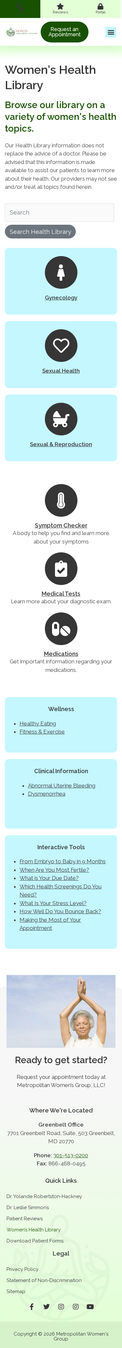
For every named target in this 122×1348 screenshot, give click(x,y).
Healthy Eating (38, 723)
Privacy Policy (22, 1269)
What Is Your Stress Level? (53, 903)
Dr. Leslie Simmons (28, 1207)
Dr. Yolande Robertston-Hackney (44, 1196)
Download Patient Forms (35, 1241)
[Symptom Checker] (61, 500)
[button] (110, 32)
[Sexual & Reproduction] (61, 419)
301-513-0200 (70, 1155)
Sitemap (16, 1291)
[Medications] (61, 628)
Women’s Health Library (34, 1230)
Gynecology (61, 297)
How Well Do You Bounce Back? (60, 911)
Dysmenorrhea (46, 793)
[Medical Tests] (61, 568)
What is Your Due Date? (49, 878)
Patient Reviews (25, 1219)
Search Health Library (40, 231)
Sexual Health (61, 370)
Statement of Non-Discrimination (44, 1280)
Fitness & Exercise (42, 731)
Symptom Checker (61, 525)
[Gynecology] (61, 272)
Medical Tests (61, 593)
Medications (61, 653)
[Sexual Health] (61, 345)
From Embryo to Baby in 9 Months (63, 861)
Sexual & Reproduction (61, 444)
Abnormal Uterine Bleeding (61, 785)
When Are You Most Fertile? (54, 870)
